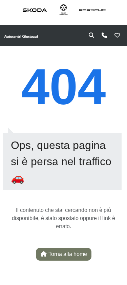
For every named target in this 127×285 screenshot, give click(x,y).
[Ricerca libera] (91, 35)
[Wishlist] (117, 35)
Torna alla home (67, 254)
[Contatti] (104, 35)
